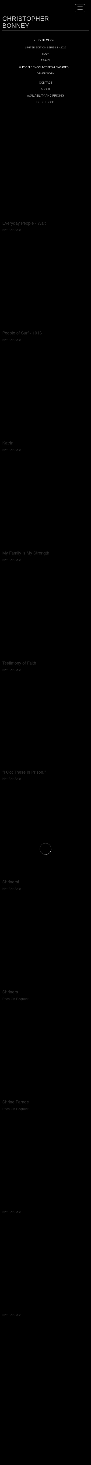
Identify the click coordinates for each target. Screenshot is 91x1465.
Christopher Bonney (25, 22)
